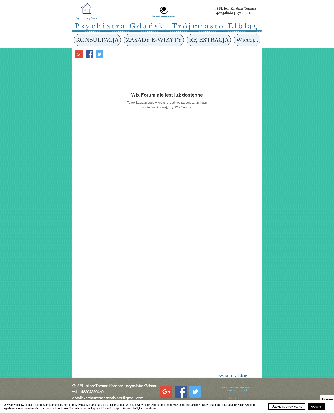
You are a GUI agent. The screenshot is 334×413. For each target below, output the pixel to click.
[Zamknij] (329, 406)
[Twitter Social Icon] (99, 54)
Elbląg (243, 26)
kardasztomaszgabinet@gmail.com (113, 397)
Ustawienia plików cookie (287, 406)
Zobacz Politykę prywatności (140, 408)
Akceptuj (316, 406)
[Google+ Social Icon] (79, 54)
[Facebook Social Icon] (89, 54)
